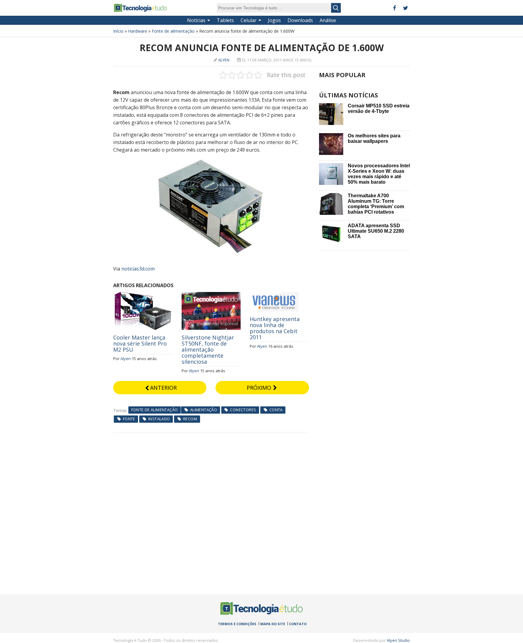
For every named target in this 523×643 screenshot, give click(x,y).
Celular (249, 20)
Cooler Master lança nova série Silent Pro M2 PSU (140, 343)
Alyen (223, 60)
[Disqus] (211, 508)
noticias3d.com (138, 268)
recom (190, 419)
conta (276, 409)
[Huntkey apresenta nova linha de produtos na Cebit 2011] (274, 295)
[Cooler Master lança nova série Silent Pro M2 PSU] (143, 295)
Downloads (300, 20)
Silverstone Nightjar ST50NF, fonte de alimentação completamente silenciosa (208, 349)
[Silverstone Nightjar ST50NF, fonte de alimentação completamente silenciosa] (211, 295)
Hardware (137, 31)
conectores (243, 409)
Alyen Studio (398, 640)
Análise (328, 20)
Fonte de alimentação (173, 31)
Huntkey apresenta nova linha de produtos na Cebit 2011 (275, 328)
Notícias (196, 20)
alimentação (203, 409)
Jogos (274, 20)
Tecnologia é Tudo (140, 8)
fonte (129, 419)
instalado (159, 419)
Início (118, 31)
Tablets (225, 20)
